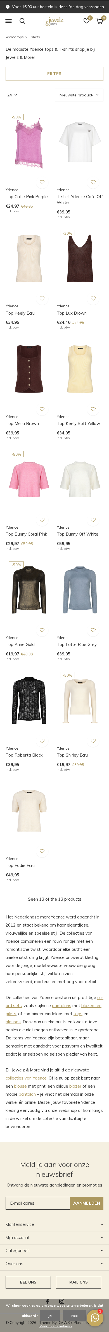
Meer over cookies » (55, 1326)
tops (78, 1013)
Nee (74, 1316)
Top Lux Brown (72, 313)
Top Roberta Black (24, 755)
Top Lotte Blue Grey (77, 644)
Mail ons (78, 1282)
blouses (13, 1021)
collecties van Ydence (26, 1078)
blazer (75, 1086)
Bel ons (28, 1282)
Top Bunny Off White (77, 534)
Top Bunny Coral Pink (26, 534)
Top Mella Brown (22, 423)
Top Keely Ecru (20, 313)
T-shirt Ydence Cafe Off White (80, 199)
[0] (99, 21)
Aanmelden (86, 1203)
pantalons (61, 1005)
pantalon (27, 1094)
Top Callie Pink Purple (27, 196)
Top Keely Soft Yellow (78, 423)
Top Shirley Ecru (72, 755)
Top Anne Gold (20, 644)
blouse (20, 1086)
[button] (8, 21)
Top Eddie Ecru (20, 865)
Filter (54, 73)
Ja (50, 1316)
